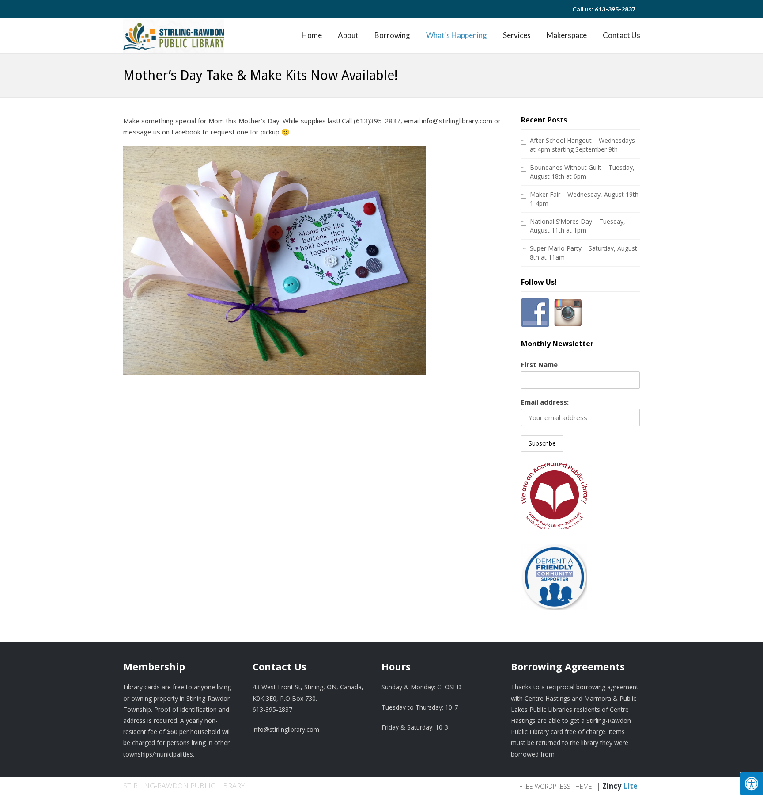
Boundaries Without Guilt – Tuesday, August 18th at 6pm (582, 171)
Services (517, 35)
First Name (539, 364)
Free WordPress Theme (555, 786)
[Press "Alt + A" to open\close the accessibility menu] (751, 783)
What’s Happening (456, 35)
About (348, 35)
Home (312, 35)
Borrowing (392, 35)
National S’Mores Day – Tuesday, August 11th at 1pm (577, 225)
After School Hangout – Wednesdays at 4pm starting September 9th (582, 144)
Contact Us (621, 35)
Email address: (545, 402)
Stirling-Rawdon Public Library (184, 786)
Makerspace (567, 35)
